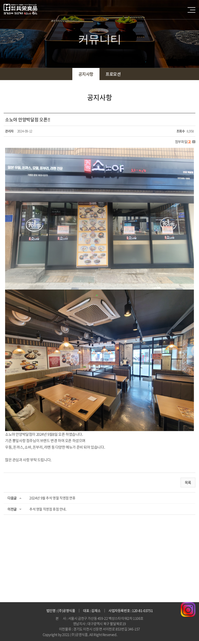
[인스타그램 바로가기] (188, 605)
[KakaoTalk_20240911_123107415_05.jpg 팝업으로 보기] (99, 151)
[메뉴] (191, 10)
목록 (188, 482)
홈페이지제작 (127, 634)
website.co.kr (146, 634)
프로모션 (113, 74)
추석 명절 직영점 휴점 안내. (47, 509)
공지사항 (85, 74)
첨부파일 (183, 141)
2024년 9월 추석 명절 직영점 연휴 (52, 497)
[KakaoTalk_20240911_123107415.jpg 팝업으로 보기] (99, 292)
